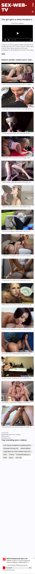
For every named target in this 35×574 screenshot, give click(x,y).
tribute (11, 454)
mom (5, 454)
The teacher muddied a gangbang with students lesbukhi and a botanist (17, 445)
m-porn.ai (4, 433)
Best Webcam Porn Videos (11, 434)
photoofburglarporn (23, 454)
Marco (11, 457)
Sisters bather (25, 448)
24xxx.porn (5, 436)
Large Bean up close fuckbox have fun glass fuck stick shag (16, 452)
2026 (5, 457)
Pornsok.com (6, 438)
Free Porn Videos (17, 23)
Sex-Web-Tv (17, 5)
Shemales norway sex (10, 448)
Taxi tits (18, 457)
